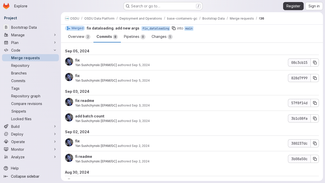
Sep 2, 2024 (141, 146)
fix (77, 60)
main (188, 28)
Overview (78, 36)
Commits (106, 36)
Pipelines (134, 36)
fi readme (83, 156)
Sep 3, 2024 (141, 105)
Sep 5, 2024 (141, 65)
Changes (161, 36)
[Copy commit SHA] (315, 62)
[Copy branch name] (174, 28)
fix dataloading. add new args (113, 28)
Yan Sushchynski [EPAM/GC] (96, 65)
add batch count (89, 116)
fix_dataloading (155, 28)
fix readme (84, 100)
